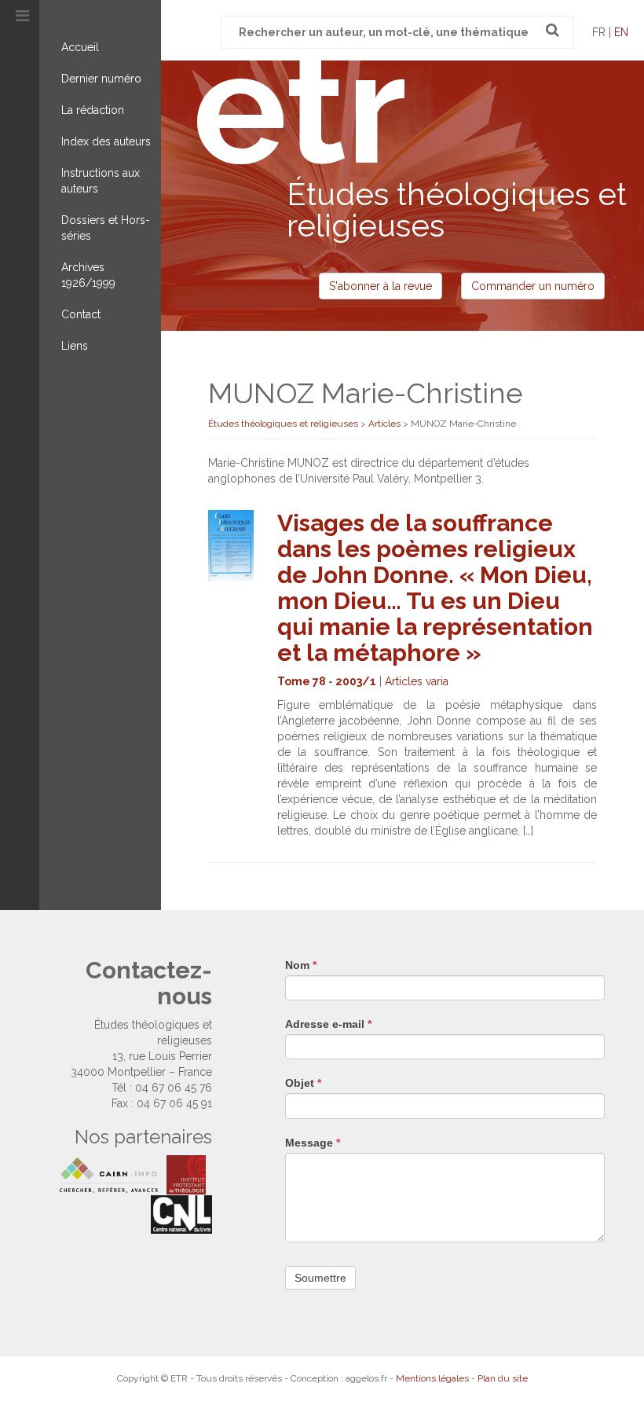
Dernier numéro (101, 78)
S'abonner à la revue (380, 286)
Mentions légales (432, 1378)
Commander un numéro (533, 286)
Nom (301, 965)
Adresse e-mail (328, 1024)
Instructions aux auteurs (100, 181)
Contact (81, 314)
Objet (303, 1083)
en (621, 32)
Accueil (80, 47)
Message (312, 1142)
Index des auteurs (106, 141)
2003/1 (355, 681)
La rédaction (92, 110)
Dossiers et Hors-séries (105, 228)
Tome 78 (301, 681)
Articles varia (416, 681)
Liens (74, 345)
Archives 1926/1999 (88, 275)
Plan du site (503, 1378)
